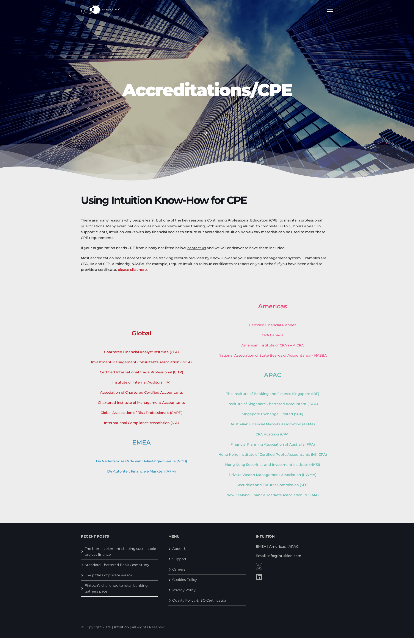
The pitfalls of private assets (108, 575)
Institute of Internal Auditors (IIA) (141, 382)
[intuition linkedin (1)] (259, 575)
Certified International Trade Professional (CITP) (141, 372)
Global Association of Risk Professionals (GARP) (141, 413)
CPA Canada (273, 335)
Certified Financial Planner (272, 325)
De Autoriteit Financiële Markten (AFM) (141, 471)
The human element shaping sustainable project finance (120, 552)
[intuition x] (259, 565)
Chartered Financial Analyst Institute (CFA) (141, 352)
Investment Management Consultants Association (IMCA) (141, 362)
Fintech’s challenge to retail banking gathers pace (116, 588)
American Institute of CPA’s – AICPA (272, 345)
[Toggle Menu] (330, 10)
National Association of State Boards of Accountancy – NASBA (272, 355)
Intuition (121, 627)
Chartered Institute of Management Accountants (141, 403)
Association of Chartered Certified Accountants (141, 392)
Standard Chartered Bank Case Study (117, 565)
